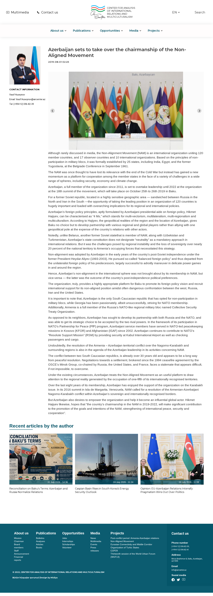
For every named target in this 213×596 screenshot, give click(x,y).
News (93, 538)
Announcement (21, 554)
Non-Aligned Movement (122, 541)
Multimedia (20, 12)
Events (93, 544)
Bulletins (40, 538)
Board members (18, 546)
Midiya (54, 577)
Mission (18, 538)
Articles (39, 544)
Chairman (19, 541)
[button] (176, 12)
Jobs (64, 538)
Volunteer (67, 547)
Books (39, 547)
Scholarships (68, 544)
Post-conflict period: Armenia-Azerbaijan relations (135, 538)
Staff (16, 550)
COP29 (114, 550)
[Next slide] (199, 111)
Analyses (40, 541)
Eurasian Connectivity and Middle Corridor (131, 544)
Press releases (94, 549)
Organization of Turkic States (125, 547)
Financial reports (18, 558)
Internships (67, 541)
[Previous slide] (52, 111)
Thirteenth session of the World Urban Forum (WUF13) (133, 555)
